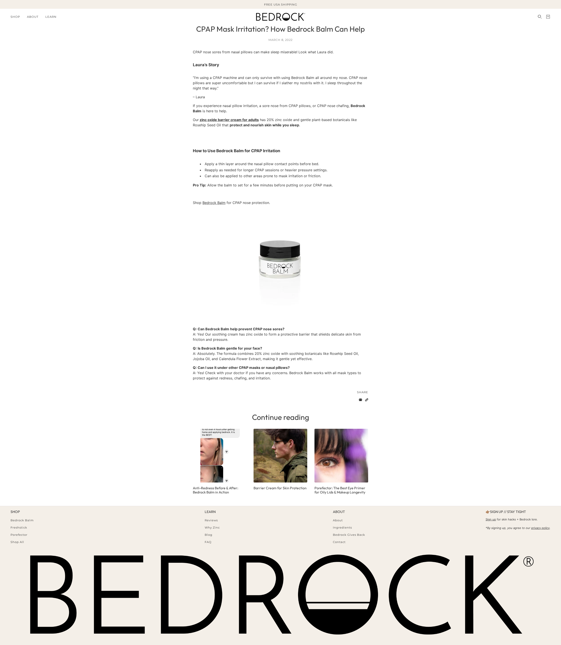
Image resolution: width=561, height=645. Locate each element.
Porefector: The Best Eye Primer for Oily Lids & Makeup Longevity (339, 490)
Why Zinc (212, 527)
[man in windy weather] (280, 455)
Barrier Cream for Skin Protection (280, 488)
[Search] (539, 16)
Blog (208, 534)
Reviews (211, 520)
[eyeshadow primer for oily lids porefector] (341, 455)
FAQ (208, 542)
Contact (339, 542)
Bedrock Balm (213, 202)
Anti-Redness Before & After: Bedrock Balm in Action (215, 490)
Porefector (19, 534)
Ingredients (342, 527)
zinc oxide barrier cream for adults (229, 120)
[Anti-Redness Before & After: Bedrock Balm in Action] (220, 455)
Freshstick (19, 527)
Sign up (491, 519)
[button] (366, 399)
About (338, 520)
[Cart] (548, 16)
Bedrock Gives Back (349, 534)
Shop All (17, 542)
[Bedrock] (280, 16)
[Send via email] (360, 399)
